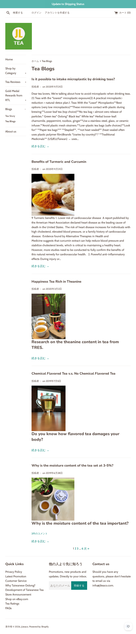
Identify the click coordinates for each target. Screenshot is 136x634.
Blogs (15, 109)
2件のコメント (40, 533)
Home (9, 59)
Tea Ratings (12, 603)
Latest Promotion (15, 576)
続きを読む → (40, 146)
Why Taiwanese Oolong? (20, 585)
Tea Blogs (10, 121)
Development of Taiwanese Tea (24, 590)
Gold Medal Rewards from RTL (15, 95)
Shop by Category (15, 71)
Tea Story (10, 116)
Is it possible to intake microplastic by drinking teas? (73, 79)
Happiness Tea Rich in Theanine (56, 281)
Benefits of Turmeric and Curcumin (59, 161)
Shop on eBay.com (16, 599)
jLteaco (24, 626)
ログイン (36, 12)
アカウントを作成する (57, 12)
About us (10, 131)
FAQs (8, 608)
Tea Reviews (15, 82)
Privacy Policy (13, 571)
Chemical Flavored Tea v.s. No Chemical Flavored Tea (73, 373)
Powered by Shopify (39, 626)
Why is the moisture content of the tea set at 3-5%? (72, 465)
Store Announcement (18, 594)
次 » (86, 548)
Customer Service (16, 581)
